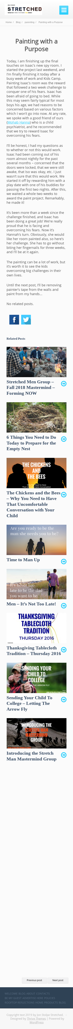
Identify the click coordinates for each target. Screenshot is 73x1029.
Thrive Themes (36, 1018)
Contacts (43, 993)
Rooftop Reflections (19, 1002)
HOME (39, 1002)
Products (51, 1002)
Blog (22, 993)
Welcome (11, 993)
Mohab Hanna (18, 122)
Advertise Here (32, 998)
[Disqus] (36, 824)
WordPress (37, 1022)
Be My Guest (13, 998)
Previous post (34, 980)
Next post (57, 980)
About (30, 993)
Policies (49, 998)
